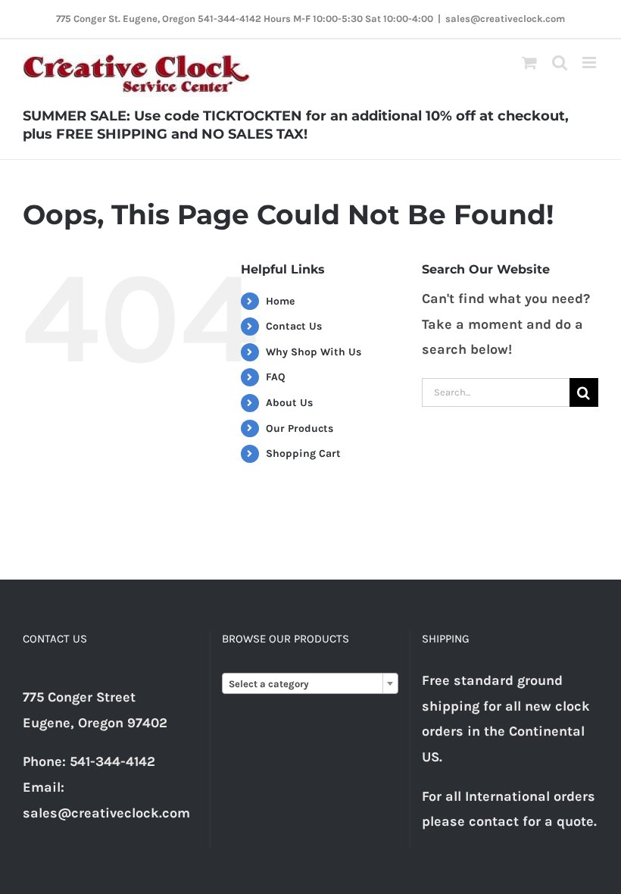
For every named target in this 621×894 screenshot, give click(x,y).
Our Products (299, 428)
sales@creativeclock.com (505, 18)
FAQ (276, 376)
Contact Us (294, 326)
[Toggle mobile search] (559, 62)
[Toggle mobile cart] (529, 62)
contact (494, 821)
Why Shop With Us (313, 351)
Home (280, 301)
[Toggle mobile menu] (590, 62)
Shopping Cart (303, 453)
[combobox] (310, 683)
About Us (289, 402)
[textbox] (310, 684)
